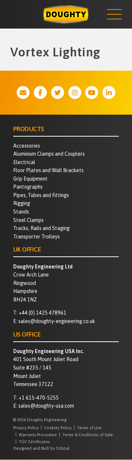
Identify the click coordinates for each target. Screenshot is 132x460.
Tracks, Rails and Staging (41, 228)
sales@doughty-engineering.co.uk (56, 321)
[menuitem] (66, 146)
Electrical (24, 162)
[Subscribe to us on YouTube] (92, 92)
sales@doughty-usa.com (46, 406)
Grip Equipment (30, 179)
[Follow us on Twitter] (58, 92)
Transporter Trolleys (36, 237)
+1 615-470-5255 (39, 398)
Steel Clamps (28, 220)
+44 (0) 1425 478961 (42, 313)
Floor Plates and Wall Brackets (48, 170)
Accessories (26, 146)
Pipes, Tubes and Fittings (41, 195)
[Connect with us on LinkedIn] (109, 92)
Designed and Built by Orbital (41, 448)
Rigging (21, 203)
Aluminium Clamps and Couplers (49, 154)
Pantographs (28, 187)
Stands (21, 212)
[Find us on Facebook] (40, 92)
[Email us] (23, 92)
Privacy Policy (25, 428)
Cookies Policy (58, 428)
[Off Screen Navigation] (114, 14)
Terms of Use (89, 428)
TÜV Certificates (34, 441)
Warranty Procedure (38, 435)
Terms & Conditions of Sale (87, 435)
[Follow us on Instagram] (75, 92)
